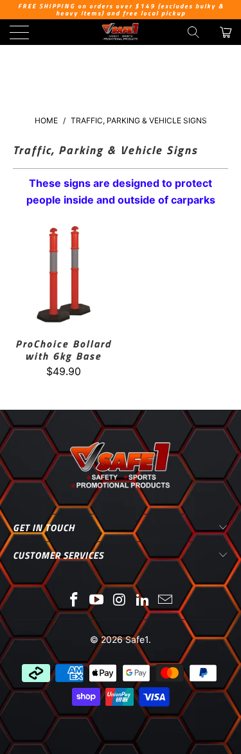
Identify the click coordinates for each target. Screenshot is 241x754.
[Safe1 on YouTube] (97, 601)
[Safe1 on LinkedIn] (142, 601)
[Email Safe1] (165, 601)
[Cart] (225, 32)
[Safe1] (120, 32)
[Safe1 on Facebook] (74, 601)
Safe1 (136, 639)
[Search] (193, 32)
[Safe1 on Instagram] (120, 601)
